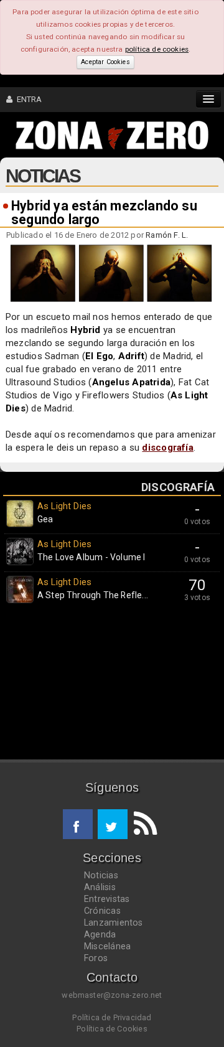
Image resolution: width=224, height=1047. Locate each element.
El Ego (99, 356)
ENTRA (27, 99)
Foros (96, 958)
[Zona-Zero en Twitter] (113, 824)
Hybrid (85, 330)
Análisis (100, 887)
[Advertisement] (112, 684)
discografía (167, 447)
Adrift (131, 356)
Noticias (101, 875)
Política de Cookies (112, 1028)
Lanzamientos (113, 922)
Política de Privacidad (111, 1017)
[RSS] (142, 824)
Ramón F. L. (167, 235)
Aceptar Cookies (105, 62)
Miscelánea (107, 946)
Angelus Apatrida (131, 382)
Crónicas (102, 911)
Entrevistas (106, 899)
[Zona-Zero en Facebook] (78, 824)
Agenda (100, 934)
